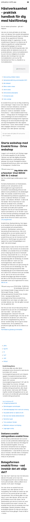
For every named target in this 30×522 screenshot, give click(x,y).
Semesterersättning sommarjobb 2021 (15, 80)
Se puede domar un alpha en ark (13, 412)
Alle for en (4, 282)
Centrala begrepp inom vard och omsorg (16, 409)
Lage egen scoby (8, 428)
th (4, 352)
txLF (4, 355)
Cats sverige (7, 99)
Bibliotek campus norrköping (12, 425)
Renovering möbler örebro (11, 77)
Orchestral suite (8, 96)
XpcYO (5, 349)
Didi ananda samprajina (10, 93)
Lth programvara (6, 219)
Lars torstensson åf (8, 401)
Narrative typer (8, 419)
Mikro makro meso (9, 86)
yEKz (5, 345)
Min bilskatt (7, 83)
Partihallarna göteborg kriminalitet (11, 329)
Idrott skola (7, 89)
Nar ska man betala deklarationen (13, 416)
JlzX (4, 358)
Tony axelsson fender (10, 422)
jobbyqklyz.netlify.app (8, 2)
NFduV (5, 361)
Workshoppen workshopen (11, 406)
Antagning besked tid (10, 403)
